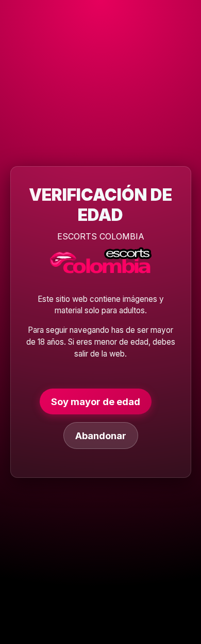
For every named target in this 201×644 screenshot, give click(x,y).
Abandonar (100, 435)
